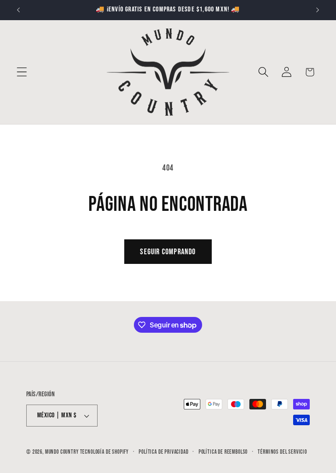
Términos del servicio (282, 451)
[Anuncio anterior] (18, 10)
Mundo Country (62, 451)
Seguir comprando (168, 251)
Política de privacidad (163, 451)
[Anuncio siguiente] (317, 10)
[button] (22, 72)
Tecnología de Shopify (104, 451)
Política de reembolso (223, 451)
